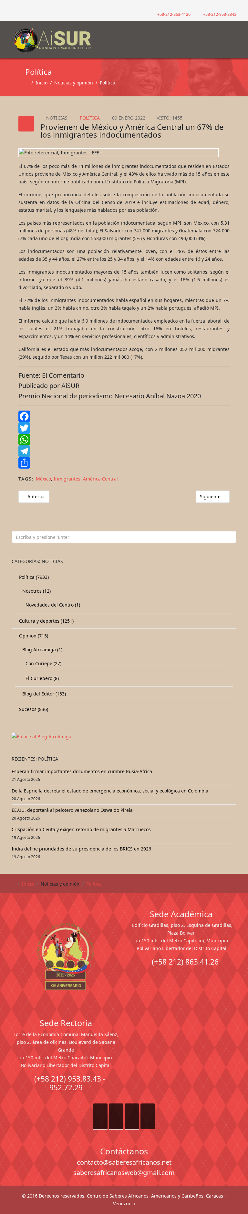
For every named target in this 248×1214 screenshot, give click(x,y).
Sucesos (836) (33, 709)
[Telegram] (124, 451)
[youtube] (30, 6)
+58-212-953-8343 (219, 14)
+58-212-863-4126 (174, 14)
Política (107, 83)
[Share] (124, 463)
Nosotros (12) (36, 591)
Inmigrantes (67, 479)
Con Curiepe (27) (42, 663)
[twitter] (22, 6)
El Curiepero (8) (41, 678)
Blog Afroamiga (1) (41, 649)
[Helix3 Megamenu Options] (232, 37)
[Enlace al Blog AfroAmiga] (124, 737)
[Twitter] (124, 428)
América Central (100, 479)
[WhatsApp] (124, 439)
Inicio (41, 83)
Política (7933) (33, 577)
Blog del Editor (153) (43, 694)
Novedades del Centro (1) (52, 605)
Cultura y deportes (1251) (46, 621)
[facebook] (14, 6)
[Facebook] (124, 416)
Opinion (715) (33, 636)
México (43, 479)
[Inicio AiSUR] (66, 956)
